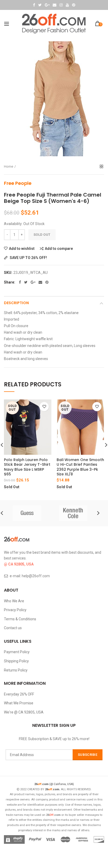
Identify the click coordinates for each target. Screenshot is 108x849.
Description (16, 302)
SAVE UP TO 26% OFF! (28, 258)
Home (8, 166)
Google (47, 5)
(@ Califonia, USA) (54, 784)
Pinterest (74, 5)
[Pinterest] (47, 282)
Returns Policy (16, 670)
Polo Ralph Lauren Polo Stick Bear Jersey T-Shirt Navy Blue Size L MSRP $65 (27, 466)
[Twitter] (26, 282)
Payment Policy (17, 652)
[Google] (33, 282)
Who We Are (14, 601)
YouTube (67, 5)
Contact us (13, 628)
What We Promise (18, 703)
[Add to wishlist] (44, 406)
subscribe (87, 755)
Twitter (40, 5)
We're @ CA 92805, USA (24, 712)
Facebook (34, 5)
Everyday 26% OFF (19, 694)
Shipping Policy (16, 661)
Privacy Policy (15, 610)
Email (54, 5)
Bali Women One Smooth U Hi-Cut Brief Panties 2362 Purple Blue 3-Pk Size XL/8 (80, 466)
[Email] (40, 282)
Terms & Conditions (20, 619)
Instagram (61, 5)
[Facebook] (20, 282)
